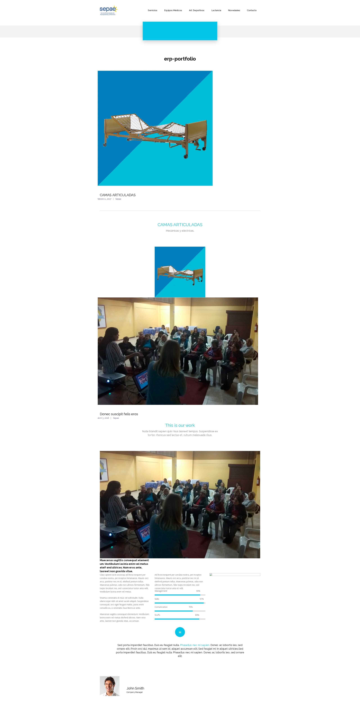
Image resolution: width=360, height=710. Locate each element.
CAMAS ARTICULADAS (118, 195)
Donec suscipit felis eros (119, 414)
